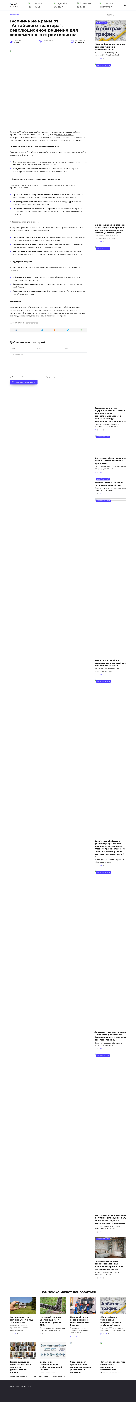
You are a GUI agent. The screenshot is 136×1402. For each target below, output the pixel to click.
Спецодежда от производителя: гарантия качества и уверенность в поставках (80, 1367)
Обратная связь (40, 1376)
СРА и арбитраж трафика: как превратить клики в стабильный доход (110, 47)
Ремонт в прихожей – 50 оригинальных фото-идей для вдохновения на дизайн (110, 663)
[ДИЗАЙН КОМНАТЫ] (110, 221)
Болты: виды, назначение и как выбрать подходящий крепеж (51, 1366)
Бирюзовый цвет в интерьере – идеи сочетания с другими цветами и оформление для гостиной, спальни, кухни (110, 229)
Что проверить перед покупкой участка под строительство (21, 1319)
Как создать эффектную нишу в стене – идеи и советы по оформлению (110, 460)
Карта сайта (59, 1376)
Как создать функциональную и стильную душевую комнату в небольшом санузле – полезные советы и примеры (110, 1219)
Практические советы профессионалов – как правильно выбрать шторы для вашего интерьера (109, 1265)
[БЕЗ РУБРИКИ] (110, 40)
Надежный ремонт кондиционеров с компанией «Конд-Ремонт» (80, 1321)
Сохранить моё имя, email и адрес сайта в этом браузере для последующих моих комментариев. (47, 377)
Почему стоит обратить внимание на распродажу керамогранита (112, 1366)
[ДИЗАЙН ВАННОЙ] (110, 404)
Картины (110, 15)
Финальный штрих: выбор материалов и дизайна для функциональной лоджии (20, 1367)
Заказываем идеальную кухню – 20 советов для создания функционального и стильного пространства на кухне (110, 1036)
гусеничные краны (64, 135)
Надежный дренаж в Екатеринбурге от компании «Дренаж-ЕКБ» (50, 1321)
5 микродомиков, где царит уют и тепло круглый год (109, 483)
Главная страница (16, 14)
